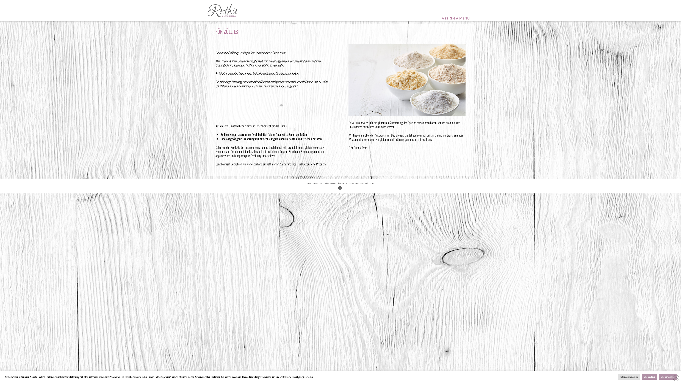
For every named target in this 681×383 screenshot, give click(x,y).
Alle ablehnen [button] (649, 377)
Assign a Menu (456, 18)
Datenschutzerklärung (332, 183)
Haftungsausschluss (357, 183)
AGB (372, 183)
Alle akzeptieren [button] (667, 377)
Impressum (312, 183)
